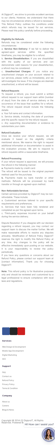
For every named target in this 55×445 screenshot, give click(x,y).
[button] (5, 5)
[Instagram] (13, 331)
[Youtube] (21, 331)
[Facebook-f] (6, 331)
